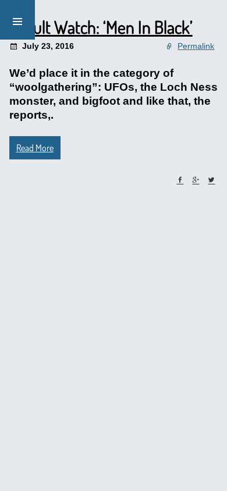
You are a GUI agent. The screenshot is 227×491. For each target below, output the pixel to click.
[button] (17, 20)
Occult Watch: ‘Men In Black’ (101, 27)
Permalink (196, 46)
